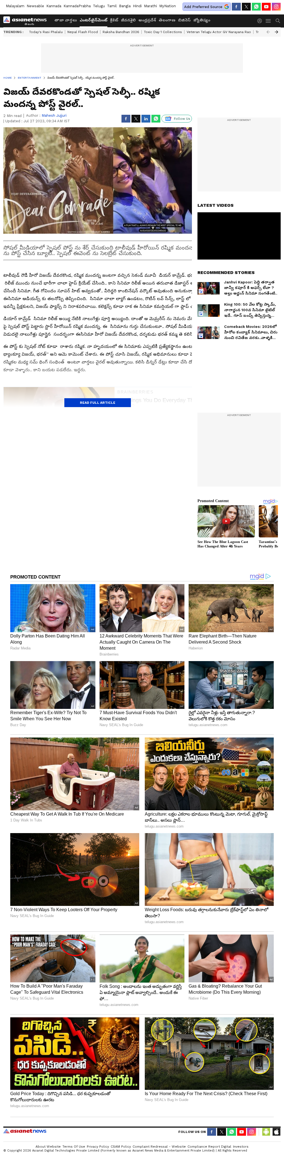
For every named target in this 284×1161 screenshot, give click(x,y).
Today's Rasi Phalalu (46, 32)
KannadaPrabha (77, 6)
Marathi (150, 6)
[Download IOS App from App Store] (276, 1132)
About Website (48, 1146)
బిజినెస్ (184, 20)
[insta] (276, 7)
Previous (268, 32)
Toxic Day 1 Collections (163, 32)
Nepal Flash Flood (82, 32)
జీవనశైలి (128, 20)
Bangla (125, 6)
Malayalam (15, 6)
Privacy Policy (98, 1146)
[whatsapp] (256, 7)
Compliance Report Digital (209, 1146)
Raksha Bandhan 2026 (121, 32)
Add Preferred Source (203, 7)
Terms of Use (73, 1146)
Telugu (99, 6)
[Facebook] (236, 7)
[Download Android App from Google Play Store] (266, 1132)
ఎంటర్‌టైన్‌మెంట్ (93, 20)
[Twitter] (246, 7)
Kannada (53, 6)
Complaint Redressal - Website (159, 1146)
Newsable (35, 6)
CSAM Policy (121, 1146)
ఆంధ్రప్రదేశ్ (147, 20)
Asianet (24, 1131)
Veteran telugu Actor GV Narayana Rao (219, 32)
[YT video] (266, 7)
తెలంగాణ (167, 20)
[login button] (261, 20)
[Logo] (26, 20)
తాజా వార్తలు (65, 20)
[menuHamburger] (268, 20)
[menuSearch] (278, 21)
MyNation (167, 6)
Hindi (137, 6)
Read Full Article (97, 403)
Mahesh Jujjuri (54, 115)
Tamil (112, 6)
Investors (240, 1146)
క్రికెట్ (114, 20)
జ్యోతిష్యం (201, 20)
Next (276, 32)
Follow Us (182, 119)
